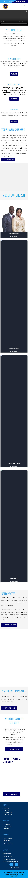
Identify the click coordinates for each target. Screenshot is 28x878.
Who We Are (14, 348)
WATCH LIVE (14, 121)
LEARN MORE (14, 99)
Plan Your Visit (14, 463)
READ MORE (14, 74)
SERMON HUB (10, 708)
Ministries (6, 828)
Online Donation (8, 838)
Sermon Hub (7, 842)
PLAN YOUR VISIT (15, 749)
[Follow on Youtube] (16, 864)
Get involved (12, 794)
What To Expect (8, 812)
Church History (8, 826)
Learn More (14, 351)
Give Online (14, 578)
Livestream (7, 840)
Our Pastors (14, 233)
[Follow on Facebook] (11, 864)
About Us (6, 808)
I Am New (6, 810)
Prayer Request (8, 844)
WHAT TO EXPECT (8, 159)
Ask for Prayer (10, 625)
